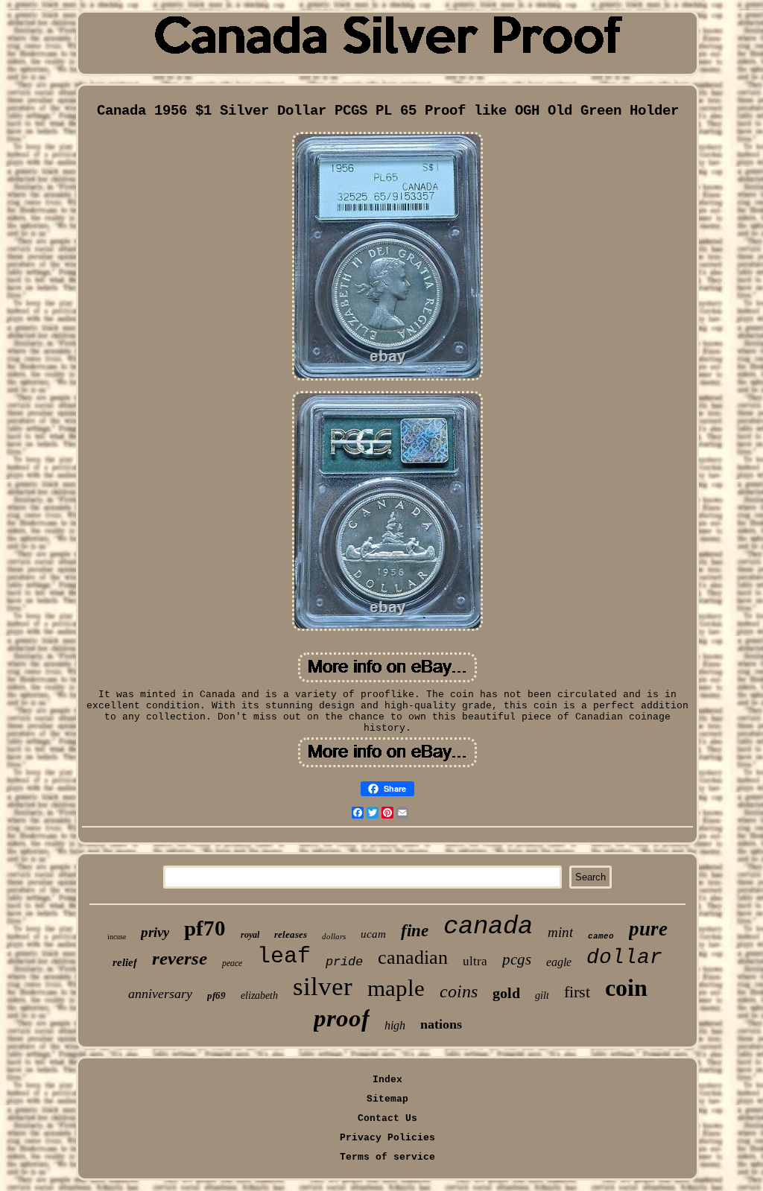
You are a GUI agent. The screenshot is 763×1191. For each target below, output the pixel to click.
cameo (601, 936)
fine (414, 930)
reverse (179, 958)
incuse (116, 937)
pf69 (216, 995)
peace (232, 963)
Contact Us (387, 1118)
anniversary (160, 993)
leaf (284, 956)
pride (344, 962)
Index (387, 1079)
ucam (373, 934)
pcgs (516, 959)
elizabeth (259, 995)
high (394, 1025)
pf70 (205, 928)
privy (155, 932)
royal (250, 935)
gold (506, 993)
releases (290, 934)
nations (441, 1024)
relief (125, 962)
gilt (542, 995)
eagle (559, 962)
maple (396, 988)
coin (626, 987)
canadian (413, 957)
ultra (475, 961)
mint (560, 932)
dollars (334, 936)
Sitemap (387, 1099)
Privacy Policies (387, 1137)
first (577, 991)
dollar (624, 957)
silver (322, 986)
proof (342, 1018)
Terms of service (387, 1157)
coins (459, 991)
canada (488, 926)
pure (648, 929)
